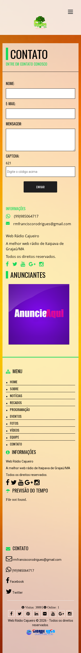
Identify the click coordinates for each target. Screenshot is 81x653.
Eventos (16, 416)
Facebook (16, 581)
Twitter (17, 592)
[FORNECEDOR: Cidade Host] (40, 632)
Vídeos (14, 430)
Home (13, 381)
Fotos (14, 423)
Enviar (40, 186)
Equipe (14, 437)
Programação (20, 409)
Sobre (14, 388)
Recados (16, 402)
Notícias (16, 395)
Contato (16, 443)
